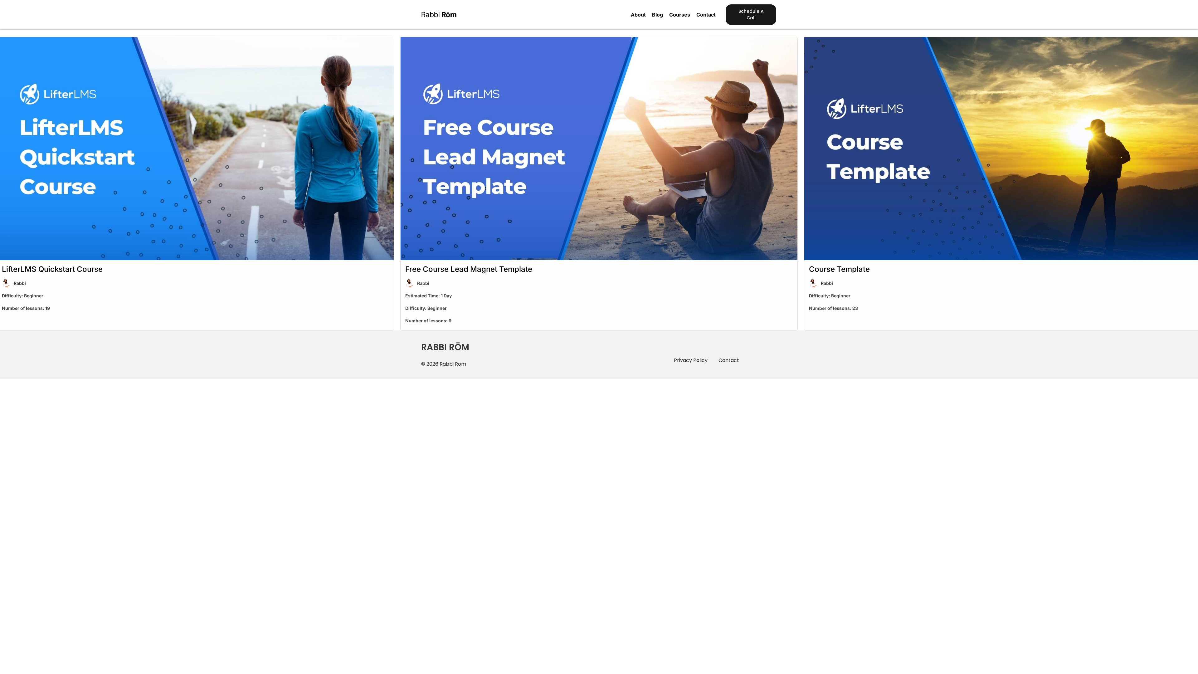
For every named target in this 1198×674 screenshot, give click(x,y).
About (638, 15)
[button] (751, 15)
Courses (679, 15)
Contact (706, 15)
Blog (657, 15)
